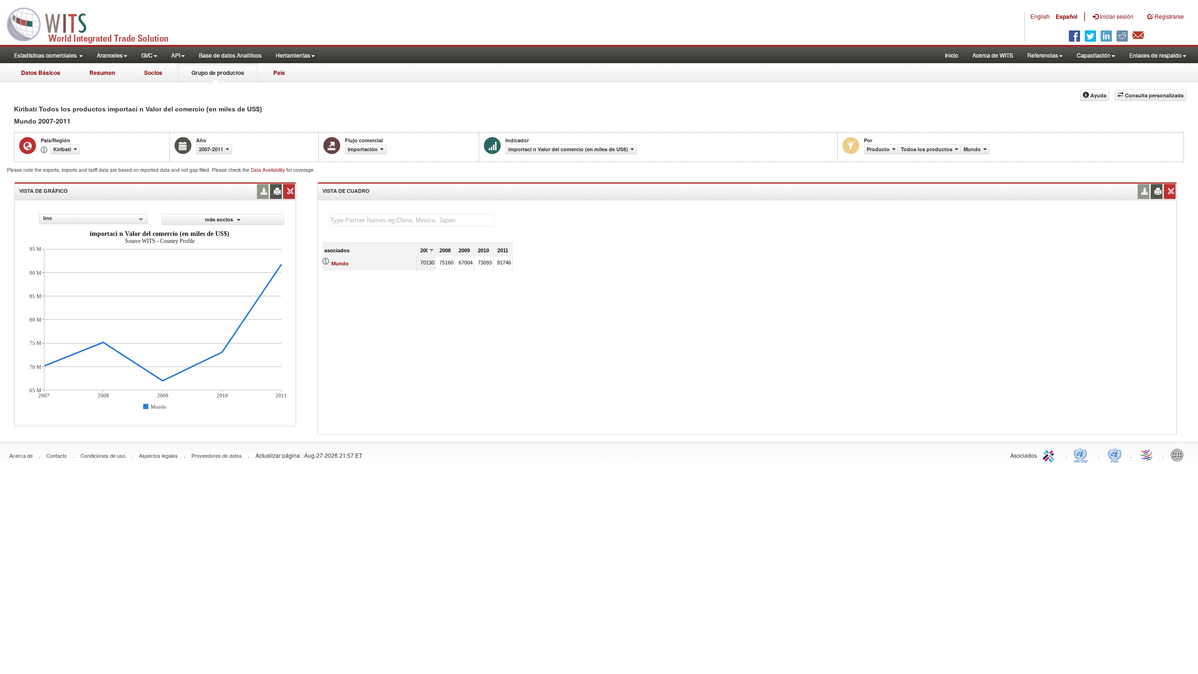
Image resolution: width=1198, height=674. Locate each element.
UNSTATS (1114, 454)
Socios (153, 72)
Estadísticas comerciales (46, 55)
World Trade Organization (1147, 454)
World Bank (1179, 454)
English (1040, 16)
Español (1066, 16)
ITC (1050, 454)
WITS (93, 23)
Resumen (102, 72)
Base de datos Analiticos (230, 55)
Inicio (951, 55)
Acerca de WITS (992, 55)
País (279, 72)
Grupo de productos (217, 72)
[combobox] (93, 219)
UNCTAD (1082, 454)
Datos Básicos (40, 72)
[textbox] (412, 220)
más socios (219, 219)
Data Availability (268, 170)
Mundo (340, 263)
